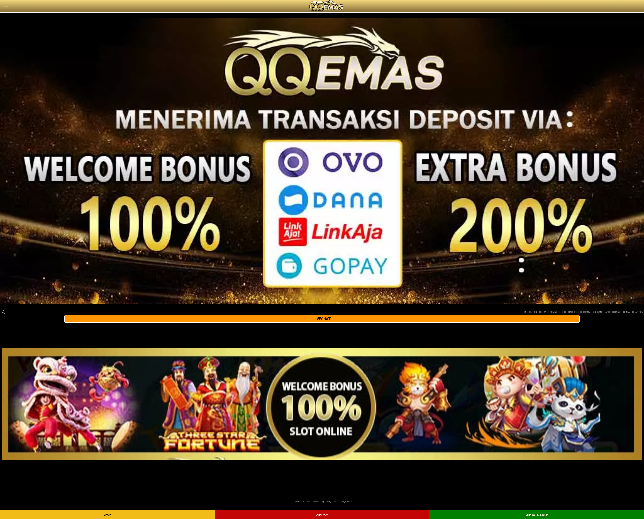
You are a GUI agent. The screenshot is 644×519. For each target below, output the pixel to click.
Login (107, 514)
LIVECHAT (322, 319)
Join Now (322, 514)
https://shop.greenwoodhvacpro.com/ (314, 502)
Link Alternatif (537, 514)
